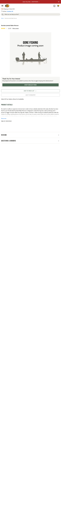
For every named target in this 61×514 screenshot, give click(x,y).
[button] (59, 2)
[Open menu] (2, 5)
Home (2, 18)
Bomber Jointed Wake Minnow (10, 25)
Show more (3, 118)
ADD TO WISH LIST (29, 91)
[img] (58, 6)
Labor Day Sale (30, 1)
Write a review (15, 28)
